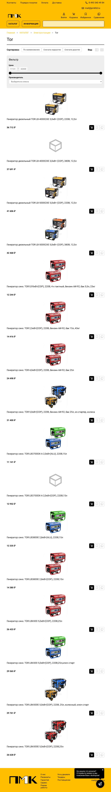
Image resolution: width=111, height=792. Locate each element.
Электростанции (42, 32)
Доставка (56, 2)
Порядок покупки (28, 2)
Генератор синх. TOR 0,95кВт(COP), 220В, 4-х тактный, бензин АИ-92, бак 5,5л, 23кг (51, 286)
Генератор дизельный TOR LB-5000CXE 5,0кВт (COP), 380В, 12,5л (42, 244)
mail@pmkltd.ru (92, 8)
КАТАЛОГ (13, 24)
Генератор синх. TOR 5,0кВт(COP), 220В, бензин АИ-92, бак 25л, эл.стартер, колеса (51, 412)
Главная (11, 32)
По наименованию (31, 50)
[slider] (10, 73)
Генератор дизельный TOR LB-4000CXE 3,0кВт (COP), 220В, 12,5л (42, 119)
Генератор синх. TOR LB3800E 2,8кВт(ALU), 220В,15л (35, 537)
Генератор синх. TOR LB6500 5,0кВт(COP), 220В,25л (34, 621)
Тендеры (61, 777)
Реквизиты (45, 777)
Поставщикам (64, 780)
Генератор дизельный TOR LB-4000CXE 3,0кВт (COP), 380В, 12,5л (42, 161)
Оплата (44, 2)
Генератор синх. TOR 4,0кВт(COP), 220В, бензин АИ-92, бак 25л (40, 370)
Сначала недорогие (52, 50)
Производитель (16, 77)
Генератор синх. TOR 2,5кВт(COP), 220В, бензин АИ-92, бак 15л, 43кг (43, 328)
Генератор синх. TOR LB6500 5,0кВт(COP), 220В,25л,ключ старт (41, 663)
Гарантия (45, 780)
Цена (11, 65)
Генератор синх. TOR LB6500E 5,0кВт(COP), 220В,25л (35, 746)
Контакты (11, 2)
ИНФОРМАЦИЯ (31, 24)
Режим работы (44, 786)
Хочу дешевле (64, 774)
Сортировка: (13, 49)
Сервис (44, 783)
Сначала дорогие (72, 50)
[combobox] (73, 24)
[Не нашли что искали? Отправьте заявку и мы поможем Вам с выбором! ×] (100, 784)
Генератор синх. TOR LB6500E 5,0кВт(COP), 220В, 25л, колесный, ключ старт (48, 704)
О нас (43, 774)
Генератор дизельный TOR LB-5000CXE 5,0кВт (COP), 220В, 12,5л (42, 202)
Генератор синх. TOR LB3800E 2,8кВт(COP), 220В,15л (35, 579)
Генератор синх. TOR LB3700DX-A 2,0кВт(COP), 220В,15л (37, 495)
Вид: (90, 49)
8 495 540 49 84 (96, 2)
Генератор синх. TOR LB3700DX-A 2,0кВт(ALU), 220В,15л (37, 453)
